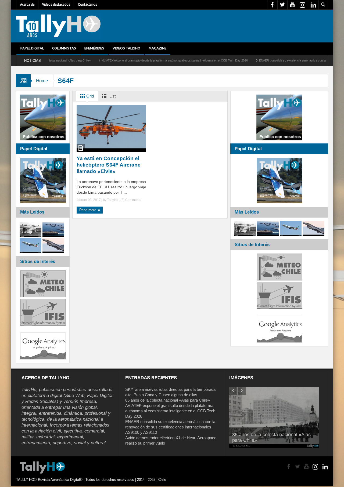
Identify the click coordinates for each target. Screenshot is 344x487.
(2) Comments (130, 200)
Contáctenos (87, 4)
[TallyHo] (58, 26)
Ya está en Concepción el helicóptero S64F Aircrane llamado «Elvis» (109, 165)
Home (42, 80)
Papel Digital (32, 48)
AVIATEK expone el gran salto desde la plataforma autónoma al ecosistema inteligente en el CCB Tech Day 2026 (158, 60)
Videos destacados (56, 4)
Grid (89, 96)
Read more (88, 210)
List (112, 96)
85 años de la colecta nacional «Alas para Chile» (167, 400)
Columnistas (64, 48)
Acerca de (27, 4)
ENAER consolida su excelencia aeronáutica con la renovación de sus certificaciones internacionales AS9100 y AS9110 (170, 427)
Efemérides (94, 48)
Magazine (157, 48)
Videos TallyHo (126, 48)
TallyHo (112, 200)
